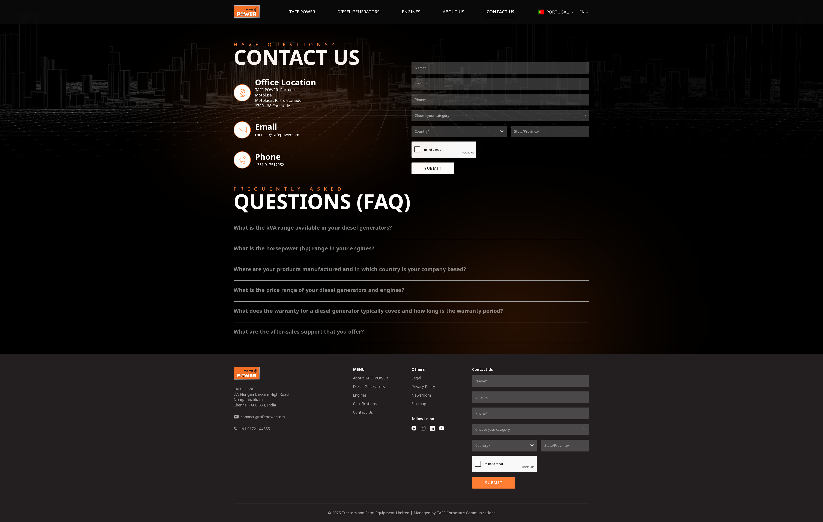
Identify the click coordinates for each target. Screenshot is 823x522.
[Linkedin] (432, 428)
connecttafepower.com (277, 134)
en (582, 11)
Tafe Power (302, 12)
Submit (433, 168)
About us (453, 12)
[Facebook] (414, 428)
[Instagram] (423, 428)
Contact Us (500, 12)
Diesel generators (358, 12)
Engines (411, 12)
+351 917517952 (269, 164)
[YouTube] (441, 428)
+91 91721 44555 (255, 428)
